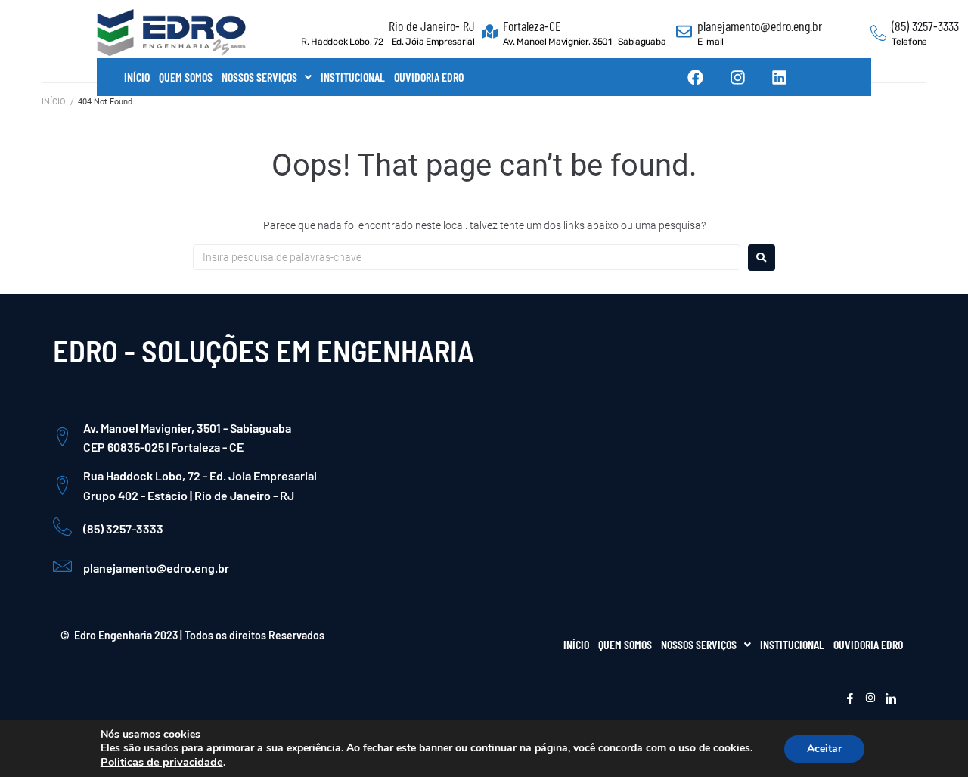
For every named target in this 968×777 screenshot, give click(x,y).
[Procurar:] (466, 257)
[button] (266, 77)
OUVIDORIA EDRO (429, 77)
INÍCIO (137, 77)
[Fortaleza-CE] (490, 32)
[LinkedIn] (891, 699)
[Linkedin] (780, 77)
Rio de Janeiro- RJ (432, 25)
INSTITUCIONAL (353, 77)
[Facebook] (696, 77)
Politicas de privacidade (162, 762)
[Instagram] (737, 77)
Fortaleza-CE (532, 25)
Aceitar (824, 748)
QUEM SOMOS (186, 77)
